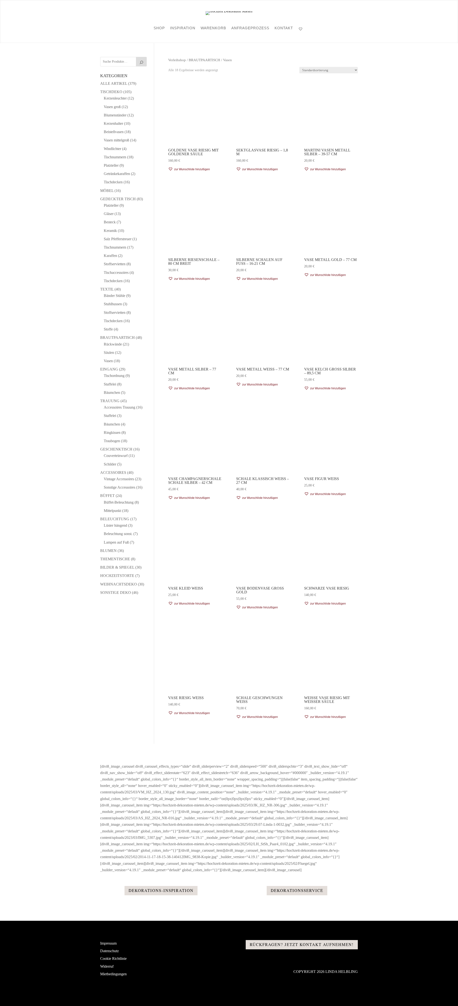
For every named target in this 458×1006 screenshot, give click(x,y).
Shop (159, 28)
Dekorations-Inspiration (161, 890)
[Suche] (141, 61)
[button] (189, 169)
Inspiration (182, 28)
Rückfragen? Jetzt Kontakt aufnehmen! (302, 944)
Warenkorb (213, 28)
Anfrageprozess (250, 28)
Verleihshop (177, 60)
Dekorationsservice (297, 890)
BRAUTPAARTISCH (204, 60)
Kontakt (284, 28)
